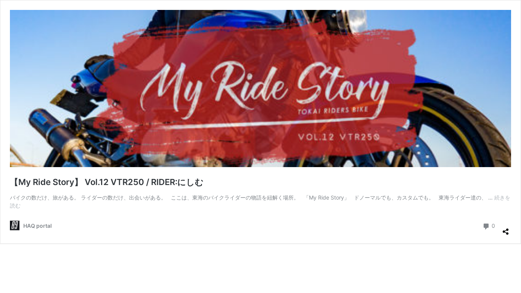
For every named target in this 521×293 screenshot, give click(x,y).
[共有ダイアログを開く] (505, 228)
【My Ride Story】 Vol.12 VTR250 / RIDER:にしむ (107, 182)
